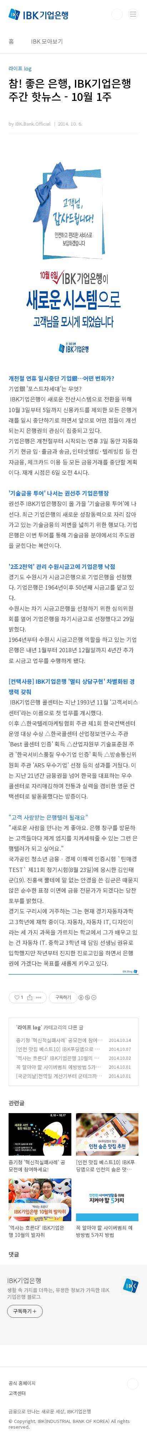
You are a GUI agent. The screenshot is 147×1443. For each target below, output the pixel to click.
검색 (117, 14)
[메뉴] (133, 14)
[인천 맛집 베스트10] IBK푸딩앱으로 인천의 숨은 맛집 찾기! (58, 1052)
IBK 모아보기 (47, 41)
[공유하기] (29, 997)
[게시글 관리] (38, 997)
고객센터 (17, 1393)
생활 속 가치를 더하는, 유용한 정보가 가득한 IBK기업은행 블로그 (58, 1293)
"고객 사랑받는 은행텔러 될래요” (48, 817)
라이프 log (29, 1027)
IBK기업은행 (24, 1280)
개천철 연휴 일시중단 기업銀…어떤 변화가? (61, 378)
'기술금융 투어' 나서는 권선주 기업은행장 (59, 493)
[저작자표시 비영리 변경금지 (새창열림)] (87, 997)
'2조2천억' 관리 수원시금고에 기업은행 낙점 (62, 566)
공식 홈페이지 (22, 1383)
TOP (132, 1384)
